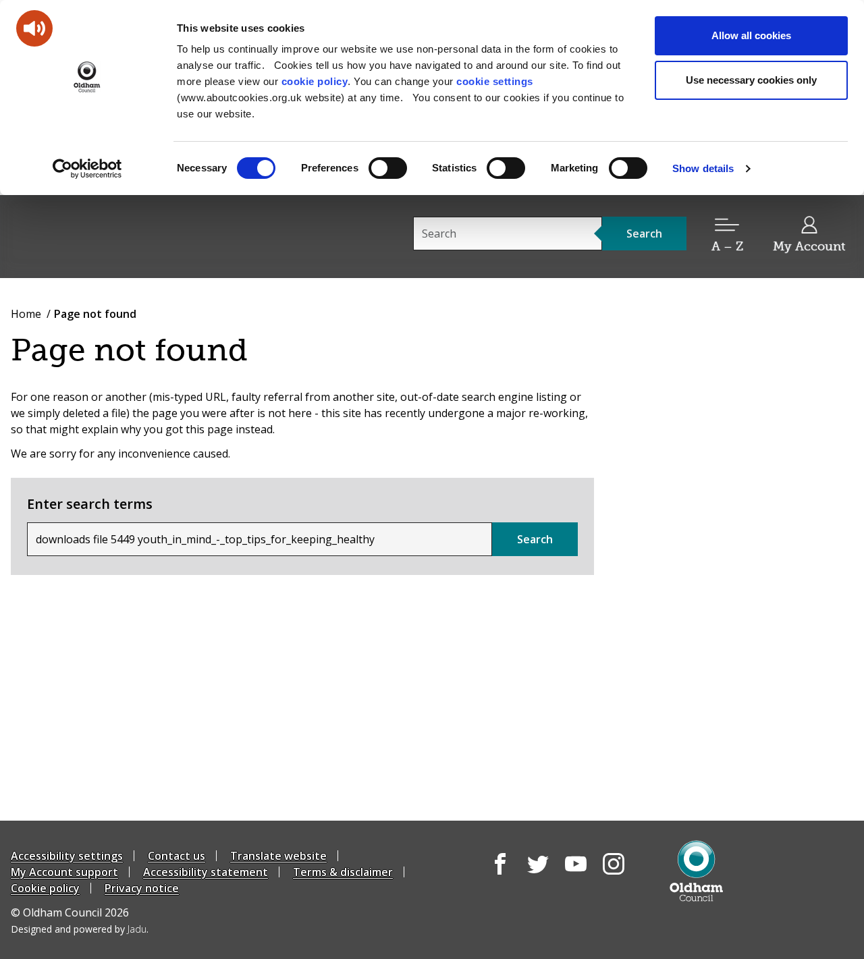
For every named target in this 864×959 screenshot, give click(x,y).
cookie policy (314, 81)
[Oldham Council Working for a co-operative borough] (132, 236)
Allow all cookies (751, 35)
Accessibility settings (67, 855)
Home (26, 313)
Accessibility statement (205, 872)
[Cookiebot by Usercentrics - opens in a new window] (87, 169)
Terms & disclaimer (343, 872)
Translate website (278, 855)
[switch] (388, 168)
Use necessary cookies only (751, 80)
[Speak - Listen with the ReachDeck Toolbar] (34, 28)
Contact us (176, 855)
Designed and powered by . (79, 929)
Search (535, 539)
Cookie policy (45, 888)
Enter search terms (90, 504)
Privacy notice (142, 888)
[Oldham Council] (696, 871)
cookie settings (494, 81)
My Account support (64, 872)
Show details (703, 168)
